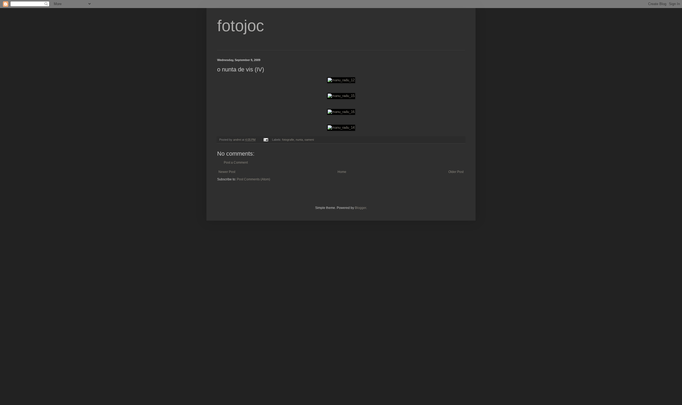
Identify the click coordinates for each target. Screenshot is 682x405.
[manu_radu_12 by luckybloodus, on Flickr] (341, 80)
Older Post (456, 172)
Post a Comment (236, 162)
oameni (309, 139)
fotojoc (240, 26)
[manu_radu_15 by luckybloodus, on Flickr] (341, 96)
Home (342, 172)
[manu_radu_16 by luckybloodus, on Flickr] (341, 112)
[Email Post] (265, 139)
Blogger (360, 208)
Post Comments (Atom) (253, 179)
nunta (299, 139)
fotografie (288, 139)
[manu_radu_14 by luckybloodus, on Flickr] (341, 127)
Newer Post (226, 172)
